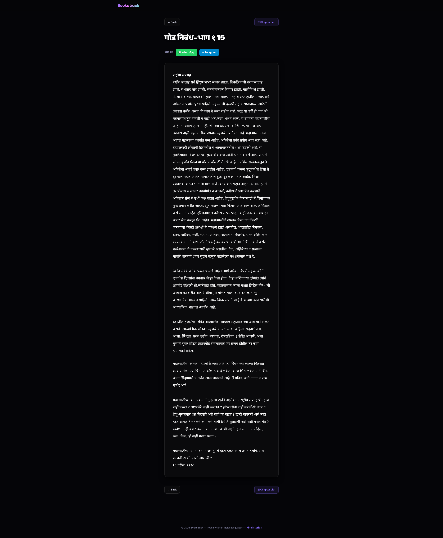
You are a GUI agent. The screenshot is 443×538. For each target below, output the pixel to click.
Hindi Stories (254, 527)
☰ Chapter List (266, 22)
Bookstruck (128, 5)
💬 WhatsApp (186, 52)
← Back (172, 22)
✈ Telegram (209, 52)
